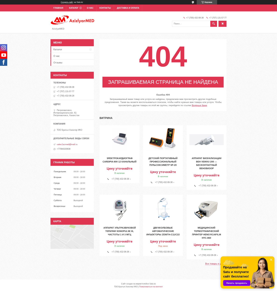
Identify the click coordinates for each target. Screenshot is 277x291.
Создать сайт (67, 2)
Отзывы (57, 62)
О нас (90, 8)
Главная (58, 8)
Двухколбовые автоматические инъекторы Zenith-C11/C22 (163, 231)
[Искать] (213, 24)
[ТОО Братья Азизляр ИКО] (72, 19)
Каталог (73, 8)
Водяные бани (199, 105)
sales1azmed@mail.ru (67, 144)
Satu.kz (152, 284)
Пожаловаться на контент (151, 287)
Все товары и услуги (216, 263)
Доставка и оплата (128, 8)
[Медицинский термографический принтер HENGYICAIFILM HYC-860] (207, 209)
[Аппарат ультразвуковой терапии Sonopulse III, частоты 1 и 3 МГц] (119, 209)
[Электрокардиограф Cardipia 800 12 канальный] (119, 139)
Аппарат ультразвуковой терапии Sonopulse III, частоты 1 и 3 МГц (119, 231)
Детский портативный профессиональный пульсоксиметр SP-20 (162, 161)
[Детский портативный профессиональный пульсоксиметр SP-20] (163, 139)
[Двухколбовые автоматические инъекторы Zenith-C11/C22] (163, 209)
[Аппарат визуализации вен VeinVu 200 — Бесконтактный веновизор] (207, 139)
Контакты (105, 8)
